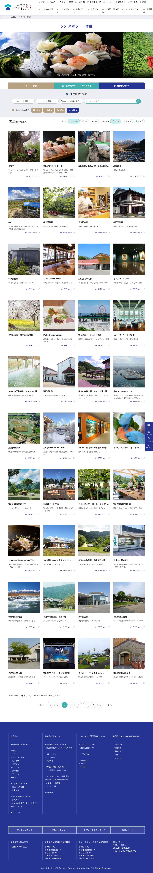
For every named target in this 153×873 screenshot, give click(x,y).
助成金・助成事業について (56, 767)
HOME (13, 17)
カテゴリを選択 (22, 101)
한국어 (117, 755)
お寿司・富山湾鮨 (110, 10)
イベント (15, 767)
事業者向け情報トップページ (57, 744)
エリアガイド (63, 10)
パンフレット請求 (53, 783)
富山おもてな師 (18, 787)
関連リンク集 (17, 806)
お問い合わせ (85, 754)
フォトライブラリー (25, 830)
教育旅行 (49, 761)
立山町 (59, 110)
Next (130, 57)
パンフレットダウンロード (93, 830)
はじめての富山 (46, 10)
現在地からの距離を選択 (70, 101)
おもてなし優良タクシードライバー (25, 803)
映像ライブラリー (59, 830)
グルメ (14, 754)
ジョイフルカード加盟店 (21, 796)
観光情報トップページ (20, 744)
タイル (116, 121)
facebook (83, 760)
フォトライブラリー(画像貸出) (57, 776)
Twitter (82, 763)
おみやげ (15, 761)
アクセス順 (73, 121)
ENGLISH (118, 744)
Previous (23, 57)
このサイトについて (88, 744)
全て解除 (71, 110)
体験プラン (78, 10)
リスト (128, 121)
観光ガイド (92, 10)
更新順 (94, 121)
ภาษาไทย (118, 758)
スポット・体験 (25, 17)
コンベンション (52, 754)
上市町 (47, 110)
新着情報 (147, 10)
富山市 (35, 110)
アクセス (15, 774)
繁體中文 (118, 748)
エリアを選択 (46, 101)
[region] (96, 3)
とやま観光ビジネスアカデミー (58, 770)
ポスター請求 (51, 786)
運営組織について (87, 748)
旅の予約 (15, 771)
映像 (14, 777)
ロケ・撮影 (50, 757)
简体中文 (118, 751)
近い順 (84, 121)
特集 (14, 751)
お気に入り (16, 812)
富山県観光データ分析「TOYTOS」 (59, 748)
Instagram (84, 767)
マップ (140, 121)
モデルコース (17, 764)
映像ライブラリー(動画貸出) (57, 780)
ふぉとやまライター (130, 10)
